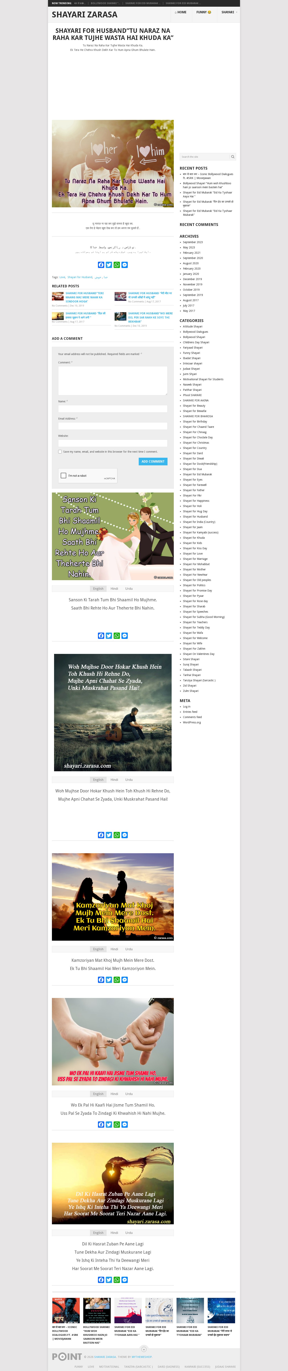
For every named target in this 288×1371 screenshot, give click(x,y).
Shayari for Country (195, 448)
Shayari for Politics (194, 585)
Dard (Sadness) (169, 1366)
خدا (106, 277)
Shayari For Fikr (192, 495)
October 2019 (191, 289)
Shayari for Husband (80, 277)
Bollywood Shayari (194, 337)
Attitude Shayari (192, 326)
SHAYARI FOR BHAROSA (198, 416)
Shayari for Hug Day (195, 511)
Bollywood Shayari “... (105, 3)
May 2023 (189, 247)
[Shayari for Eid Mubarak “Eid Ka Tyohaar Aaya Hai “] (128, 1310)
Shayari (228, 12)
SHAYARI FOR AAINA (196, 400)
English (98, 589)
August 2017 (191, 300)
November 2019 (192, 284)
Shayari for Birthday (195, 421)
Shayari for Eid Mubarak (197, 474)
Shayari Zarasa (84, 15)
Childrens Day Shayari (196, 342)
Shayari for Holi (192, 506)
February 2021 (192, 252)
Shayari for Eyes (192, 479)
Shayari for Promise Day (197, 590)
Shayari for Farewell (194, 484)
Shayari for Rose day (195, 601)
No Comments (60, 305)
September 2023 (193, 242)
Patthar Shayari (192, 389)
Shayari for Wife (192, 643)
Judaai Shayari (191, 368)
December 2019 (192, 279)
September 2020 (193, 258)
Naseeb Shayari (192, 384)
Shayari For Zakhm (194, 648)
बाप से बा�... (80, 3)
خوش (98, 277)
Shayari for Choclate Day (198, 437)
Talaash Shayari (192, 669)
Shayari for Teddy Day (196, 627)
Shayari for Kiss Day (195, 548)
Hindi (114, 589)
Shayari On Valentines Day (199, 653)
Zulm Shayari (190, 690)
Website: (63, 435)
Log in (186, 706)
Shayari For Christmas (196, 442)
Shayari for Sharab (194, 606)
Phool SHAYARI (192, 395)
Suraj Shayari (191, 664)
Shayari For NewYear (195, 574)
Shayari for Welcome (195, 638)
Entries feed (190, 711)
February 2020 (192, 268)
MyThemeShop (142, 1356)
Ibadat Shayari (191, 358)
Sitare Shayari (191, 659)
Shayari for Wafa (193, 632)
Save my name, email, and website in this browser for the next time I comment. (110, 451)
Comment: (65, 362)
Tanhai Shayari (192, 675)
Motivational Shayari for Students (203, 379)
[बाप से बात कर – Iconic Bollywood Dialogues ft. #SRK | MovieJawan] (66, 1310)
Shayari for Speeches (195, 611)
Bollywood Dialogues (195, 331)
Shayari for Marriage (195, 558)
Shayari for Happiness (196, 500)
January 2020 (191, 273)
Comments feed (192, 717)
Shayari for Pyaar (193, 595)
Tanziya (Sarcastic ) (138, 1366)
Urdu (129, 589)
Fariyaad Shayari (193, 347)
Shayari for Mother (194, 569)
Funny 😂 (204, 12)
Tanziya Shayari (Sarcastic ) (199, 680)
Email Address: (67, 418)
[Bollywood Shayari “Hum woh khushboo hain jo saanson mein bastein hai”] (97, 1310)
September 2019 (193, 295)
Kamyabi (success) (197, 1366)
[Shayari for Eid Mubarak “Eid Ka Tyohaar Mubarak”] (190, 1310)
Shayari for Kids (192, 543)
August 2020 (191, 263)
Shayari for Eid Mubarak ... (142, 3)
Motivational (109, 1366)
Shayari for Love (193, 553)
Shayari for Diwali (193, 458)
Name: (63, 401)
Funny (78, 1366)
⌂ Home (180, 12)
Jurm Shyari (190, 374)
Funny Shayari (191, 352)
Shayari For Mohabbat (196, 564)
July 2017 (188, 305)
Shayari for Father (194, 490)
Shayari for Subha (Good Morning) (204, 617)
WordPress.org (192, 722)
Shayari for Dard (193, 453)
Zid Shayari (189, 685)
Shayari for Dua (192, 469)
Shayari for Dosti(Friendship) (200, 463)
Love (62, 277)
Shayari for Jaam (193, 527)
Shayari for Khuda (194, 537)
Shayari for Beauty (194, 405)
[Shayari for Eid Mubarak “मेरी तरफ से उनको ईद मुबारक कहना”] (221, 1310)
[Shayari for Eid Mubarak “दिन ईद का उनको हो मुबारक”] (159, 1310)
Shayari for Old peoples (197, 580)
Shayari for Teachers (195, 622)
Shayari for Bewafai (194, 411)
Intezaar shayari (192, 363)
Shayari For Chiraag (194, 432)
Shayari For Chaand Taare (198, 426)
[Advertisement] (113, 84)
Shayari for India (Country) (199, 521)
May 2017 (189, 310)
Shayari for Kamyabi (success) (200, 532)
